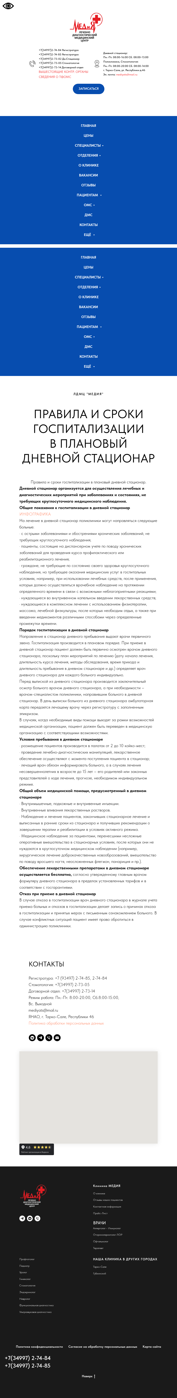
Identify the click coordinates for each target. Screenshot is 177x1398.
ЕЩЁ (88, 235)
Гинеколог (25, 1279)
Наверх (87, 1376)
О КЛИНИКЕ (89, 165)
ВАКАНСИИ (88, 175)
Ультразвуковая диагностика (35, 1312)
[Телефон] (48, 1037)
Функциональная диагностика (36, 1305)
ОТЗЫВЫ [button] (88, 185)
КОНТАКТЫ (89, 225)
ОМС (88, 205)
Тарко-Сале (99, 1266)
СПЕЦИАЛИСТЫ (88, 145)
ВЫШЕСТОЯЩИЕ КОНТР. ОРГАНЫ (63, 72)
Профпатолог (27, 1259)
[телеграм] (22, 1218)
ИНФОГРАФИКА (35, 514)
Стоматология (27, 1285)
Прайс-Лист (100, 1213)
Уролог (23, 1272)
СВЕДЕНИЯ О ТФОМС (55, 77)
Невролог (24, 1298)
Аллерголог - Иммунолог (107, 1228)
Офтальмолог (100, 1241)
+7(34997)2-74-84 (50, 50)
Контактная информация (107, 1206)
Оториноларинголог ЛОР (107, 1234)
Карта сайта (152, 1346)
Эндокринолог (27, 1292)
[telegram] (40, 1037)
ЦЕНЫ (88, 136)
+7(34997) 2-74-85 (27, 1365)
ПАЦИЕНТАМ (88, 195)
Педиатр (24, 1265)
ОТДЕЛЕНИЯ (88, 155)
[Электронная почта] (57, 1037)
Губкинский (99, 1273)
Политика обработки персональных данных (66, 1023)
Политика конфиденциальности (39, 1346)
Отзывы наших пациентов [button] (108, 1199)
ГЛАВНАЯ (88, 126)
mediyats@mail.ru (126, 74)
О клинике (99, 1193)
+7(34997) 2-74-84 (28, 1358)
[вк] (30, 1218)
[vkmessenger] (32, 1037)
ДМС (88, 215)
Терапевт (98, 1248)
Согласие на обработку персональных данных (102, 1346)
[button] (88, 89)
